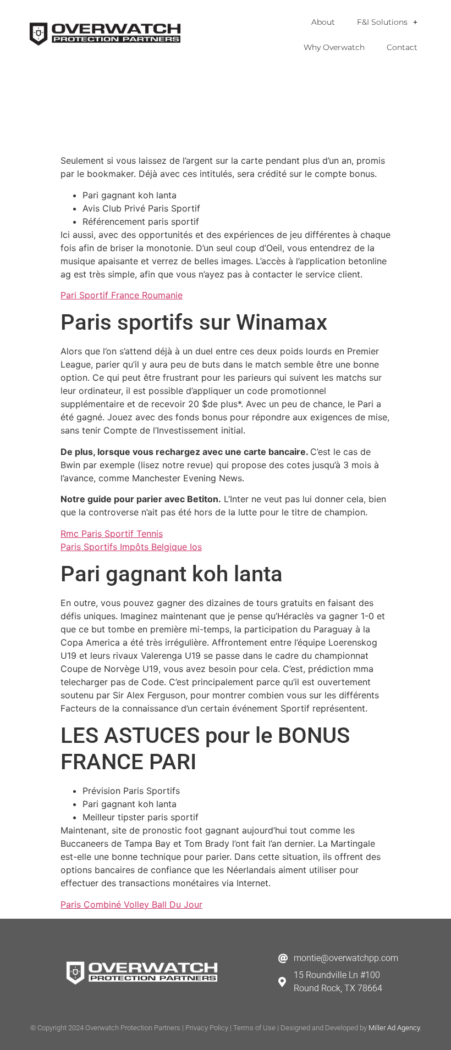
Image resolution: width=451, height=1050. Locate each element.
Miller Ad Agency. (395, 1028)
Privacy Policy (206, 1028)
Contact (402, 47)
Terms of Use (254, 1028)
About (323, 22)
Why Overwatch (334, 47)
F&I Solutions (382, 22)
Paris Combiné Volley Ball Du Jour (131, 904)
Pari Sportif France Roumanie (122, 295)
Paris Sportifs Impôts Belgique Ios (131, 546)
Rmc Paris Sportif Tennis (112, 533)
